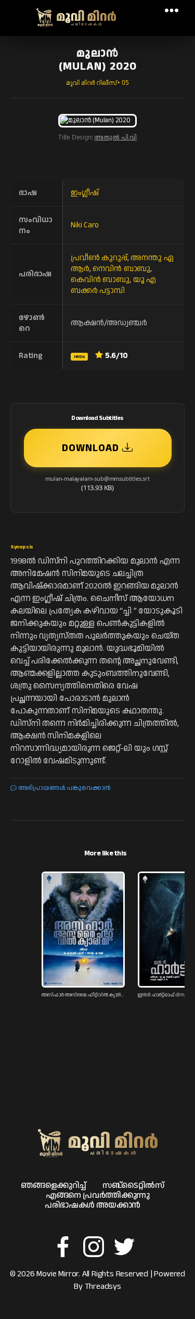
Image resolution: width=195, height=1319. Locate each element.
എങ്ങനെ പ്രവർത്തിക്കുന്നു (98, 1195)
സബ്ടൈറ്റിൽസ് (133, 1185)
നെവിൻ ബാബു (121, 268)
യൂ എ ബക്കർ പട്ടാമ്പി (113, 285)
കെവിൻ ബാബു (100, 279)
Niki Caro (84, 225)
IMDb (79, 357)
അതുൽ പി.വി (115, 137)
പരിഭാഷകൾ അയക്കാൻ (92, 1205)
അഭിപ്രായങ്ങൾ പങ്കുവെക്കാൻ (64, 788)
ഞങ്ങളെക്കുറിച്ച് (53, 1185)
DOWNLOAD (92, 448)
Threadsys (103, 1286)
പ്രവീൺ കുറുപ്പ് (99, 257)
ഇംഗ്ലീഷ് (84, 192)
